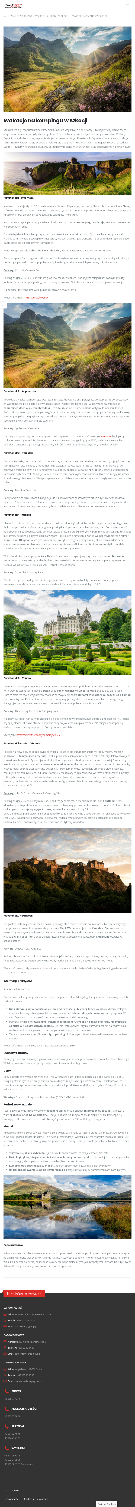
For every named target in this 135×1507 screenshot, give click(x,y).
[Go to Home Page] (5, 16)
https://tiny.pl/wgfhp (36, 297)
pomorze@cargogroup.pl (28, 1353)
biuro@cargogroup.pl (26, 1326)
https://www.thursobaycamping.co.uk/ (38, 735)
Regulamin (29, 1499)
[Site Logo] (13, 6)
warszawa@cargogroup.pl (29, 1381)
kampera (106, 436)
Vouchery (43, 1499)
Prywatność (12, 1499)
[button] (128, 6)
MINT (16, 1490)
